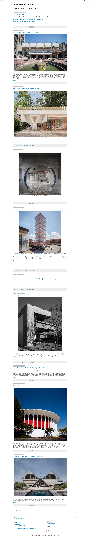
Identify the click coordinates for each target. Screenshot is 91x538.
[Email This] (29, 27)
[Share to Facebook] (32, 27)
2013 (48, 532)
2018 (48, 521)
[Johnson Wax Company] (40, 252)
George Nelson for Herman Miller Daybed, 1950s (21, 525)
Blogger (58, 535)
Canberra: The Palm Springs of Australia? (23, 276)
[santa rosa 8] (40, 350)
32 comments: (26, 203)
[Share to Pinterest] (33, 27)
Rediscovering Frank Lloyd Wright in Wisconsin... (25, 209)
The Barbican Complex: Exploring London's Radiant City (27, 32)
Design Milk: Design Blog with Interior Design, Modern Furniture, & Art (25, 528)
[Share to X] (31, 27)
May (48, 526)
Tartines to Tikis (17, 522)
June (49, 525)
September (49, 522)
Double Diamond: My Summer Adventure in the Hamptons (28, 456)
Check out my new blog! (19, 14)
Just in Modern (17, 524)
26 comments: (26, 362)
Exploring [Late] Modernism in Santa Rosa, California (26, 295)
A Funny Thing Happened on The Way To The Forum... (27, 385)
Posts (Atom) (19, 510)
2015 (48, 530)
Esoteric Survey (17, 517)
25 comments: (26, 450)
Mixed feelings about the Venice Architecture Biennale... (27, 88)
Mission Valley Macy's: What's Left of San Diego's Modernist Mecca (30, 368)
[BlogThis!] (30, 27)
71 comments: (26, 289)
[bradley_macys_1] (40, 370)
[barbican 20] (40, 71)
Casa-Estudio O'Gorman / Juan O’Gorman (20, 518)
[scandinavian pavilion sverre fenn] (40, 136)
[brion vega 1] (40, 194)
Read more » (15, 80)
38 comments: (26, 270)
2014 (48, 531)
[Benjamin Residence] (40, 278)
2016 (48, 529)
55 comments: (26, 145)
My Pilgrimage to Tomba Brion (20, 151)
